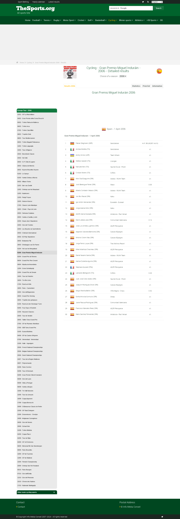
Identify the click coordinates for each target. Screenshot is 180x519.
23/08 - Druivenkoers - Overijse (27, 414)
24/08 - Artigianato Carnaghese (27, 418)
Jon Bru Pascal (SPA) (83, 196)
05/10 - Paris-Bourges (24, 469)
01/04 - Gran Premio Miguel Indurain (29, 252)
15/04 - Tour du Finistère (25, 276)
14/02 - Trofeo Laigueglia (25, 146)
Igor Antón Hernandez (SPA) (85, 202)
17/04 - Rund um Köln (24, 284)
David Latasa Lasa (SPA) (84, 220)
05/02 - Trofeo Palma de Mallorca (28, 122)
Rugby (56, 20)
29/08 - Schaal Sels (23, 426)
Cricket (81, 20)
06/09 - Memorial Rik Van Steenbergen (29, 446)
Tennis (47, 20)
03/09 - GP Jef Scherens (25, 442)
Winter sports (125, 20)
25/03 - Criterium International (26, 233)
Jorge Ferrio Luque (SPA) (84, 243)
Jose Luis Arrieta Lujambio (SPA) (87, 226)
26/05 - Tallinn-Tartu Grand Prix (27, 319)
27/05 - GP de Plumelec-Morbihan (28, 323)
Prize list (146, 86)
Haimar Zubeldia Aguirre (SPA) (86, 261)
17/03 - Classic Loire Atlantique (27, 205)
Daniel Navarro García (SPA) (85, 255)
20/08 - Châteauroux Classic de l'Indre (29, 406)
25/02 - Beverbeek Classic (25, 154)
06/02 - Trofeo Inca (23, 126)
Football (36, 20)
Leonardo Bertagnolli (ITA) (85, 273)
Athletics (139, 20)
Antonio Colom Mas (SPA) (85, 237)
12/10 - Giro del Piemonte (25, 477)
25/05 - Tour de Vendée (24, 316)
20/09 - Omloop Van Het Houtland (28, 466)
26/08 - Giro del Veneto (24, 422)
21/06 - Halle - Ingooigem (25, 343)
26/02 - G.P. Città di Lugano (26, 162)
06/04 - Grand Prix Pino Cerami (27, 260)
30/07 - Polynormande (24, 363)
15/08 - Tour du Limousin (25, 394)
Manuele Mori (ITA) (82, 167)
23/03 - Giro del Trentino (25, 225)
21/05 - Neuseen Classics (25, 312)
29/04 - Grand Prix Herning (26, 296)
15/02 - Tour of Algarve (24, 150)
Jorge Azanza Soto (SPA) (84, 208)
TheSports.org (26, 8)
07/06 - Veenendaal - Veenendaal (27, 339)
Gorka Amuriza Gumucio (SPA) (86, 296)
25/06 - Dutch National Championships (29, 355)
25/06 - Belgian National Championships (30, 351)
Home (27, 20)
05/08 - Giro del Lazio (24, 379)
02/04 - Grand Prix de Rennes (27, 256)
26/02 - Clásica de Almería (25, 166)
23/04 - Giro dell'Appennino (26, 292)
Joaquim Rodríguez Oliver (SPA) (87, 285)
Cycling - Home (23, 105)
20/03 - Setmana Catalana (25, 213)
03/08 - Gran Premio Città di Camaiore (29, 375)
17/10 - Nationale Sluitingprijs (26, 485)
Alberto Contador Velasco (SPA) (87, 190)
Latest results (54, 2)
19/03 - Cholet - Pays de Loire (27, 209)
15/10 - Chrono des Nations (26, 481)
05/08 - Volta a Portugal (24, 383)
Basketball (100, 20)
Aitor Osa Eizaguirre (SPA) (85, 178)
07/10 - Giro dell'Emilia (24, 473)
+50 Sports (151, 20)
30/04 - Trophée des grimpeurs (27, 300)
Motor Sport (68, 20)
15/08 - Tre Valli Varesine (25, 391)
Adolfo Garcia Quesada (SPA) (86, 214)
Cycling (111, 20)
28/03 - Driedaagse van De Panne (28, 244)
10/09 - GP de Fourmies (25, 454)
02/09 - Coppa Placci (24, 434)
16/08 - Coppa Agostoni (24, 398)
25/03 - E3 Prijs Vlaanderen (26, 237)
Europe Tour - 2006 (24, 110)
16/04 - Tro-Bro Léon (24, 280)
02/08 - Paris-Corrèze (24, 367)
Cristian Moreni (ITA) (83, 173)
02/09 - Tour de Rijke (24, 438)
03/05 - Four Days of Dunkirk (26, 308)
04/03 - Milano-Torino (24, 181)
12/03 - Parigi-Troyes (24, 197)
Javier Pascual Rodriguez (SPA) (87, 302)
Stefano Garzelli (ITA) (83, 161)
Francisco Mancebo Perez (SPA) (87, 308)
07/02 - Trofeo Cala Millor (25, 130)
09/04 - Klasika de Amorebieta (26, 264)
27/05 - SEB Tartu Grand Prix (26, 327)
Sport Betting (23, 2)
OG (161, 20)
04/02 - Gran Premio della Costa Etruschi (30, 118)
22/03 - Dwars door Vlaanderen (27, 221)
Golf (89, 20)
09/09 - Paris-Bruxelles (24, 450)
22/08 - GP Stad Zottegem (25, 410)
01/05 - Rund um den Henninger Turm (29, 304)
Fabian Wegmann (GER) (84, 143)
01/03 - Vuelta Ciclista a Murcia (27, 177)
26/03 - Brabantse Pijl (24, 241)
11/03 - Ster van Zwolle (24, 185)
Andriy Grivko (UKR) (83, 155)
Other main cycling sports (27, 492)
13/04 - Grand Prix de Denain (26, 272)
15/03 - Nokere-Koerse (24, 201)
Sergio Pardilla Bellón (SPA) (85, 291)
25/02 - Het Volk (22, 158)
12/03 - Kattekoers (23, 193)
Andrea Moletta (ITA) (83, 149)
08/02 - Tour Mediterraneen (26, 138)
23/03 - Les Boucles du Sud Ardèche (29, 229)
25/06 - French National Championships (30, 347)
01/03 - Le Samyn (23, 173)
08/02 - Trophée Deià (24, 134)
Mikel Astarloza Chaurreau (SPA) (87, 249)
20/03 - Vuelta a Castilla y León (27, 217)
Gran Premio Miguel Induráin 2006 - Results (50, 62)
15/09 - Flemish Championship (27, 462)
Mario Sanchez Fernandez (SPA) (87, 314)
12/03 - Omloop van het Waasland (28, 189)
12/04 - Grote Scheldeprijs (25, 268)
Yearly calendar (38, 2)
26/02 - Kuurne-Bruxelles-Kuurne (27, 170)
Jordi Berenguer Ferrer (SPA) (86, 184)
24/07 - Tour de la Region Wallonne (28, 359)
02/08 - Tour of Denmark (25, 371)
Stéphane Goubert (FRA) (84, 267)
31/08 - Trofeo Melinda (24, 430)
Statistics (136, 86)
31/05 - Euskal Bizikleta (24, 331)
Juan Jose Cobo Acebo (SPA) (86, 279)
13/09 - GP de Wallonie (24, 458)
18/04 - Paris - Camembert (25, 288)
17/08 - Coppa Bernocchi (25, 402)
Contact (21, 506)
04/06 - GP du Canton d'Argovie (27, 335)
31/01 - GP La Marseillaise (25, 114)
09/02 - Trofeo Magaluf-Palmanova (28, 142)
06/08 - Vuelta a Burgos (24, 387)
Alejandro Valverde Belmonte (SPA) (88, 232)
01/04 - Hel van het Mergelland (27, 248)
